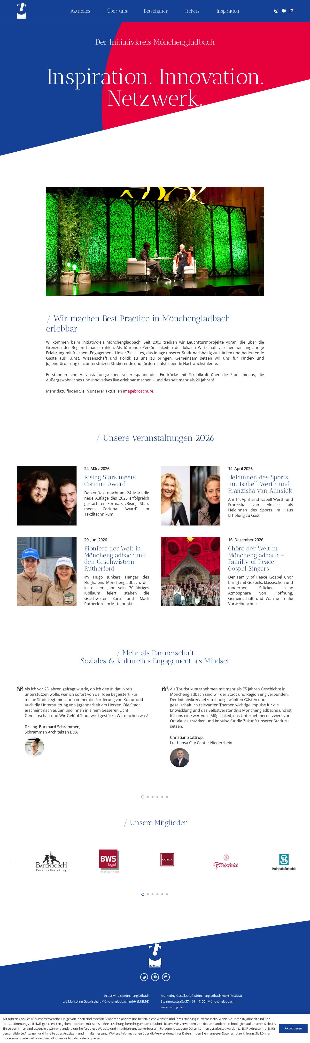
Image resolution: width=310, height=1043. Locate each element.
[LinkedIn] (291, 11)
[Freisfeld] (200, 850)
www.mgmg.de (171, 1007)
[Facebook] (284, 11)
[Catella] (142, 850)
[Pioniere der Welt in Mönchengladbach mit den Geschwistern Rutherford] (83, 571)
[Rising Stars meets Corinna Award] (83, 495)
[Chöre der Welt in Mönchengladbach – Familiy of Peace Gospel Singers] (227, 571)
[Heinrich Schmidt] (258, 850)
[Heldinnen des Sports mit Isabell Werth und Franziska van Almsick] (227, 495)
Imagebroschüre (138, 391)
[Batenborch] (25, 850)
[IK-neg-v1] (21, 10)
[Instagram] (276, 11)
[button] (142, 797)
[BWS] (84, 850)
